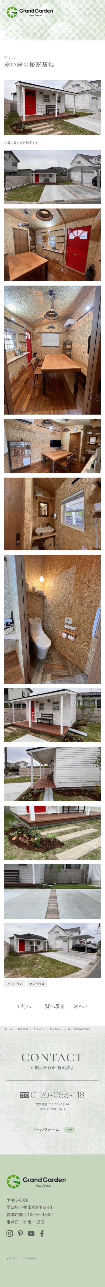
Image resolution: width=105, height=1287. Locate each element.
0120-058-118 (58, 1095)
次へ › (81, 1006)
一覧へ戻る (52, 1006)
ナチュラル (37, 983)
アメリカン (14, 983)
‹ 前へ (24, 1006)
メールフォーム (46, 1129)
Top (97, 1263)
